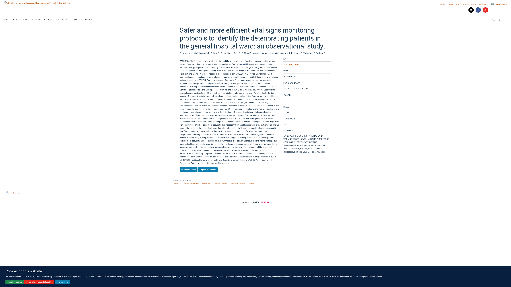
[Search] (499, 19)
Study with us (62, 19)
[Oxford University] (497, 4)
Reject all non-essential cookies (39, 281)
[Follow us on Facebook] (478, 10)
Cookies (450, 4)
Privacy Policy (206, 183)
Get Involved (86, 19)
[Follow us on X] (471, 10)
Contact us (465, 4)
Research (36, 19)
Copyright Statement (220, 183)
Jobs (74, 19)
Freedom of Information (191, 183)
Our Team (48, 19)
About (6, 19)
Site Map (442, 4)
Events (25, 19)
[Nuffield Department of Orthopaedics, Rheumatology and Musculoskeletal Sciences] (37, 2)
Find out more (62, 281)
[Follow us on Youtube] (485, 10)
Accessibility (483, 4)
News (15, 19)
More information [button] (188, 169)
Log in (457, 4)
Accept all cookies (14, 281)
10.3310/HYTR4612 (291, 64)
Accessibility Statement (237, 183)
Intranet (473, 4)
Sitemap (251, 183)
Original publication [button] (208, 169)
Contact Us (176, 183)
